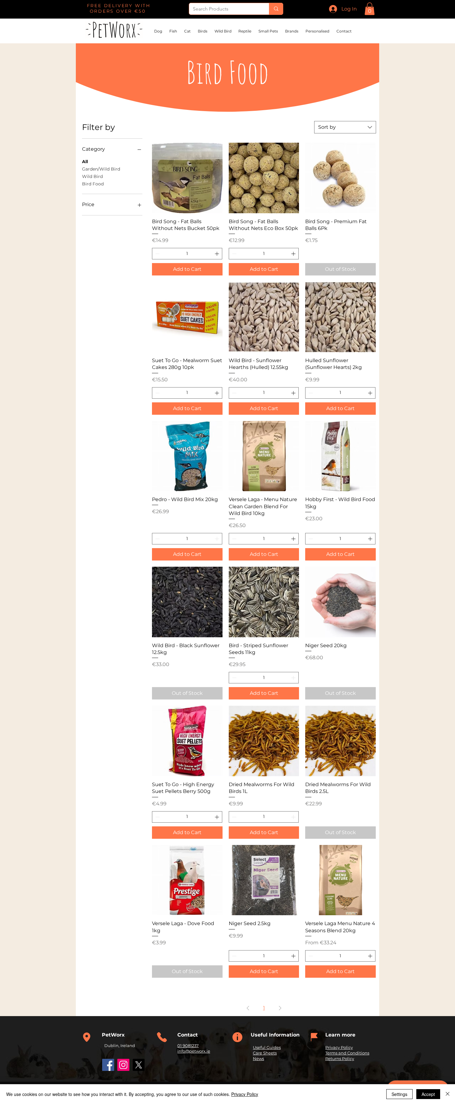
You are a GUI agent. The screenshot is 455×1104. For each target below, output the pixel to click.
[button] (369, 8)
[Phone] (86, 1037)
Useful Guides (267, 1047)
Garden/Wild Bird (101, 169)
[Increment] (217, 253)
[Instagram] (123, 1065)
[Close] (447, 1094)
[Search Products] (276, 9)
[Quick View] (187, 178)
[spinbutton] (187, 253)
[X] (138, 1065)
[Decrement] (157, 253)
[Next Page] (280, 1008)
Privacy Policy (339, 1047)
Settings (399, 1094)
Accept (428, 1094)
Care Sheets (265, 1052)
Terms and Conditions (347, 1052)
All (85, 161)
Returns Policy (339, 1058)
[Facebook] (108, 1065)
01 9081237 (188, 1045)
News (258, 1058)
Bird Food (93, 184)
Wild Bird (92, 176)
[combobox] (345, 127)
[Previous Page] (248, 1008)
